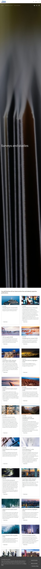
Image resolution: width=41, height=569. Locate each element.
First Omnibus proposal (8, 480)
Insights (2, 5)
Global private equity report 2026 (9, 389)
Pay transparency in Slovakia (30, 308)
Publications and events (9, 5)
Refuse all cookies (34, 563)
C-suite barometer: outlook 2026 (29, 389)
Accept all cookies (34, 560)
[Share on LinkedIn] (34, 5)
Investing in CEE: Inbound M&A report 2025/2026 (9, 361)
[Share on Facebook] (39, 5)
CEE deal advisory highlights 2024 (29, 510)
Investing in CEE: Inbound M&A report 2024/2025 (29, 479)
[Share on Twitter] (37, 5)
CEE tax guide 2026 (7, 337)
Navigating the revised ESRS (10, 308)
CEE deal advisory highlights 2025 (29, 361)
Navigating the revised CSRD (30, 338)
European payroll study (8, 417)
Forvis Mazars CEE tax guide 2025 (9, 450)
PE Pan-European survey (28, 535)
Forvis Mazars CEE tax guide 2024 (9, 536)
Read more (5, 321)
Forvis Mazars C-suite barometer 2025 (28, 450)
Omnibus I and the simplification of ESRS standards (28, 418)
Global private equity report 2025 (9, 510)
